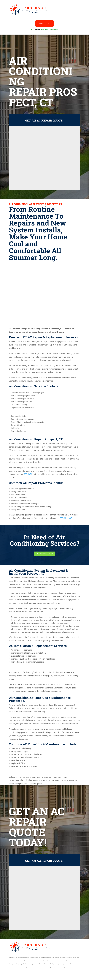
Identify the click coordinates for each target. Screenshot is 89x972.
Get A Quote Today (44, 553)
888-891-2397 (44, 23)
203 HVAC (28, 474)
